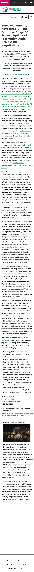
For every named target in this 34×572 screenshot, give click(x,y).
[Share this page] (31, 17)
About (8, 561)
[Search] (22, 17)
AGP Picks (4, 3)
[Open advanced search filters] (26, 17)
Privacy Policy (26, 569)
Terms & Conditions (25, 565)
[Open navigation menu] (3, 17)
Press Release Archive (20, 561)
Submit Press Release (9, 565)
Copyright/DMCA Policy (11, 569)
